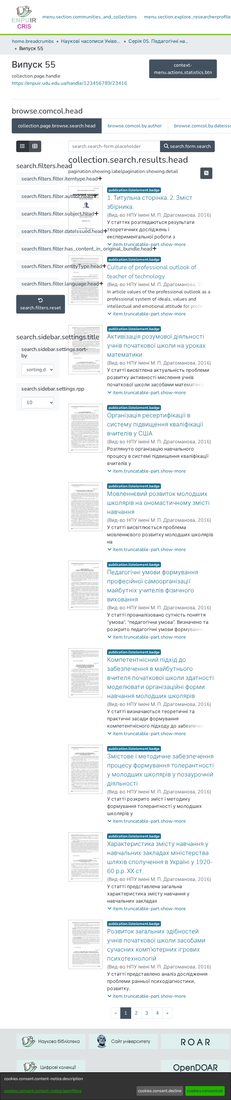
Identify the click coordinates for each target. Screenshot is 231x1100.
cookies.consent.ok (205, 1091)
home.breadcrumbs (33, 41)
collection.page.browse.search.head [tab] (56, 126)
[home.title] (24, 17)
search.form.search (190, 146)
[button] (146, 244)
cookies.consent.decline (159, 1091)
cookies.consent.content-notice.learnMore (43, 1091)
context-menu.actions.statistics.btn (183, 69)
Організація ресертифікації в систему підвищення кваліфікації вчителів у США (155, 424)
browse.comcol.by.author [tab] (135, 126)
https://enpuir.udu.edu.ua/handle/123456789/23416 (69, 83)
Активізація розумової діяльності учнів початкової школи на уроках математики (156, 346)
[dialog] (115, 1086)
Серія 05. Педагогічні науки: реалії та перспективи (158, 41)
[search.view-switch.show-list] (22, 146)
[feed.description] (206, 173)
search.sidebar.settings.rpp (52, 389)
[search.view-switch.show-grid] (35, 146)
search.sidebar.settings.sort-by (54, 352)
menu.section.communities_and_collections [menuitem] (89, 17)
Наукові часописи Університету (91, 41)
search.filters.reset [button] (40, 307)
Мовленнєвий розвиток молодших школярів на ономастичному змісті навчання (158, 503)
